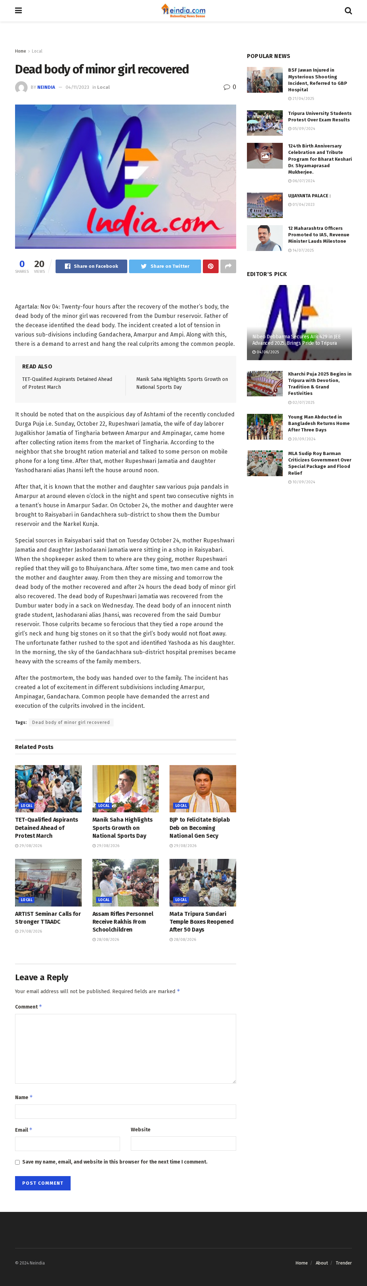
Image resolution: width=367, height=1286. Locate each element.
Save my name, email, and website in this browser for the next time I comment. (115, 1162)
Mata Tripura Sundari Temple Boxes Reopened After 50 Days (201, 921)
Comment (28, 1006)
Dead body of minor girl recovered (71, 722)
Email (24, 1129)
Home (20, 51)
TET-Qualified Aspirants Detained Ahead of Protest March (46, 827)
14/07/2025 (302, 250)
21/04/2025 (302, 98)
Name (24, 1097)
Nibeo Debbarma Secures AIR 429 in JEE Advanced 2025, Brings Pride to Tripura (296, 340)
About (322, 1263)
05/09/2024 (303, 128)
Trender (344, 1263)
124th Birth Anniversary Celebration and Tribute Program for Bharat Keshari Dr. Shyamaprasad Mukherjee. (320, 159)
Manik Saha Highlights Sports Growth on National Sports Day (122, 827)
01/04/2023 (303, 204)
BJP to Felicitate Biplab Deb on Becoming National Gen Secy (200, 827)
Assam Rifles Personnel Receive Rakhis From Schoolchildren (122, 921)
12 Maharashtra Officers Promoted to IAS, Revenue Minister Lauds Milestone (318, 235)
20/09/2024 (303, 439)
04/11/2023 (77, 87)
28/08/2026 (107, 939)
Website (141, 1130)
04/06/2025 (267, 352)
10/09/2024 (303, 482)
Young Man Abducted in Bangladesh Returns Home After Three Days (319, 423)
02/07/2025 (302, 402)
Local (37, 51)
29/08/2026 (30, 845)
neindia (46, 87)
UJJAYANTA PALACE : (309, 195)
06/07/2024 (303, 181)
